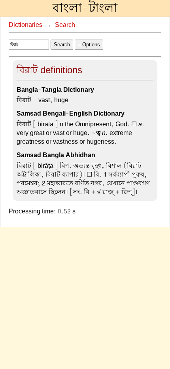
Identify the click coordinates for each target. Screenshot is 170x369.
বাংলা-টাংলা (85, 8)
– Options (89, 45)
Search (65, 25)
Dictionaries (25, 25)
